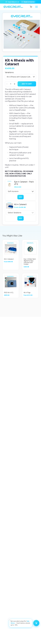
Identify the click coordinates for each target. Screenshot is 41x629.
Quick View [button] (11, 248)
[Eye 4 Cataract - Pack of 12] (9, 184)
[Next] (36, 32)
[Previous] (6, 32)
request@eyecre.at (13, 2)
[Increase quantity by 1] (14, 84)
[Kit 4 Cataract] (9, 205)
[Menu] (36, 7)
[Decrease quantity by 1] (7, 84)
